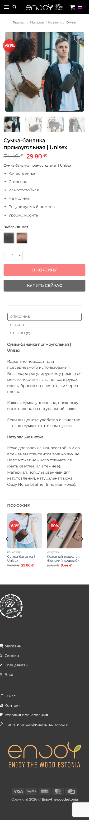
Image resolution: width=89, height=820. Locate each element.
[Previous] (9, 72)
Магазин (37, 22)
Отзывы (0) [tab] (20, 333)
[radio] (9, 238)
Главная (19, 22)
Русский (81, 7)
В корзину (44, 270)
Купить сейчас (44, 285)
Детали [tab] (17, 325)
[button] (6, 7)
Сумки (71, 22)
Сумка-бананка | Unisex (21, 559)
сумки (30, 426)
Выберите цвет (16, 227)
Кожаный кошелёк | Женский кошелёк (64, 559)
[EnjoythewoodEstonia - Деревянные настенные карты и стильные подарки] (45, 7)
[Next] (80, 72)
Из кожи (55, 22)
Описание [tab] (20, 316)
